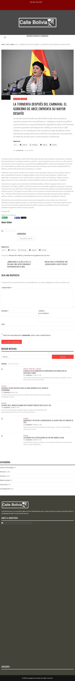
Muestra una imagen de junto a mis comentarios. (27, 335)
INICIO (28, 36)
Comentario (6, 288)
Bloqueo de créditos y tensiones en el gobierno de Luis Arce (29, 255)
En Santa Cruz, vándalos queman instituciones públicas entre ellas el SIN (26, 405)
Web (3, 324)
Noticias (33, 36)
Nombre (5, 311)
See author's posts (26, 238)
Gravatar (26, 335)
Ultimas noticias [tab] (13, 364)
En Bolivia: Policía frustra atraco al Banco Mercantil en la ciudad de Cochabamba (24, 389)
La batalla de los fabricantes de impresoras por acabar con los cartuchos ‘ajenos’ (45, 372)
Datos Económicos (42, 36)
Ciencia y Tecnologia (29, 368)
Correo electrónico (43, 313)
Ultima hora (4, 485)
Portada (23, 99)
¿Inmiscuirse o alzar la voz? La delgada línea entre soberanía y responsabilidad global (19, 264)
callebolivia (20, 150)
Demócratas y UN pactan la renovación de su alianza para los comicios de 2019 (48, 421)
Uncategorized (5, 489)
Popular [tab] (4, 364)
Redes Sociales (5, 480)
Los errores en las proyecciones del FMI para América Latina (43, 438)
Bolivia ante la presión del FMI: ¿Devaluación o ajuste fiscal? (56, 263)
